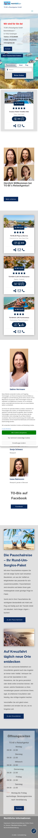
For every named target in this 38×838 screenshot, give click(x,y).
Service (8, 825)
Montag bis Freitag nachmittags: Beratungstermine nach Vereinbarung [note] (19, 796)
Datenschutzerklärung (17, 823)
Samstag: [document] (19, 784)
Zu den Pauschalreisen (15, 620)
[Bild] (19, 368)
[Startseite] (19, 180)
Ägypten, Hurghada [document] (19, 279)
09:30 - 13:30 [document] (19, 750)
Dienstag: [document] (19, 754)
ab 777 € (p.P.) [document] (19, 103)
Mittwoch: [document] (19, 762)
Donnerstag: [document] (19, 769)
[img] (15, 119)
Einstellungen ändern (19, 443)
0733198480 (14, 37)
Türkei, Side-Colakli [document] (19, 114)
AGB (24, 825)
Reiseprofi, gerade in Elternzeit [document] (19, 482)
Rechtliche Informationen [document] (17, 818)
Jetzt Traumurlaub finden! (11, 55)
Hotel (21, 65)
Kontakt (8, 49)
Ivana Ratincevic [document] (17, 479)
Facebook (19, 506)
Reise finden (19, 75)
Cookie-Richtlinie (6, 429)
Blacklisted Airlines (16, 825)
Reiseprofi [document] (13, 453)
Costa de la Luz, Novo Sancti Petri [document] (19, 238)
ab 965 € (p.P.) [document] (19, 309)
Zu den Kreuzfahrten (14, 716)
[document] (18, 112)
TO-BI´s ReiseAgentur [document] (19, 743)
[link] (19, 110)
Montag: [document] (19, 747)
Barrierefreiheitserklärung (11, 827)
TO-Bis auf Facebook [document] (19, 495)
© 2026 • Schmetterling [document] (19, 835)
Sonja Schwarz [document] (16, 449)
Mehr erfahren (11, 199)
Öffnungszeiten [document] (19, 736)
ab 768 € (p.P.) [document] (19, 227)
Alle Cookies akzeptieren (19, 432)
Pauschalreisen (11, 65)
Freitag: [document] (19, 777)
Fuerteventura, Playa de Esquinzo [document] (19, 320)
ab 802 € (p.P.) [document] (19, 268)
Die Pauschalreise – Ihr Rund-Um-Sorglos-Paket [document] (18, 560)
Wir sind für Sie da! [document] (13, 24)
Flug (26, 65)
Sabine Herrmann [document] (17, 389)
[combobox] (19, 70)
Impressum (7, 823)
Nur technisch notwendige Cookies (19, 438)
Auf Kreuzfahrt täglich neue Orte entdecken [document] (17, 657)
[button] (14, 126)
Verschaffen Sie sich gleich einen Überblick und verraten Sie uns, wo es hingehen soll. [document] (18, 705)
